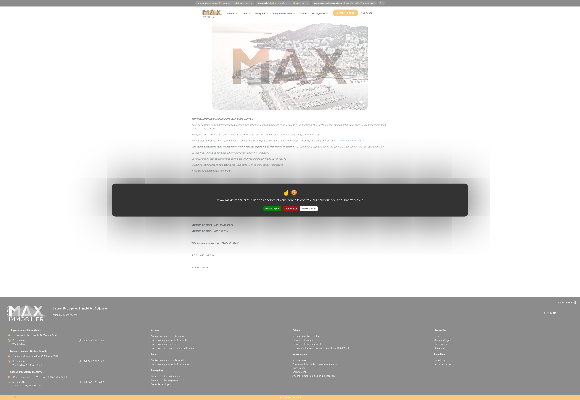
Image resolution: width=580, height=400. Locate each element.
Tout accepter (272, 208)
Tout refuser (290, 208)
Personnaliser (309, 208)
